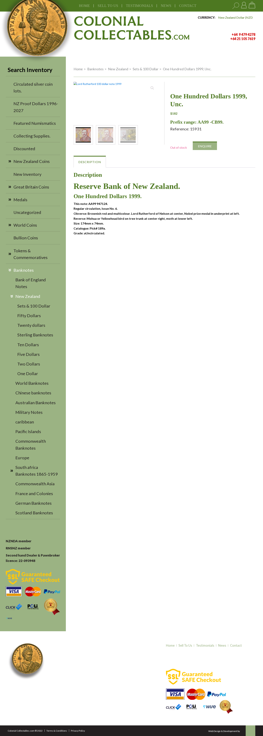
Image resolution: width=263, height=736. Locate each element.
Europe (22, 457)
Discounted (24, 148)
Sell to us (108, 6)
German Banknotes (33, 503)
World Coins (25, 225)
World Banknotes (32, 383)
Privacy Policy (78, 730)
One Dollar (27, 373)
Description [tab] (89, 162)
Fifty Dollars (29, 315)
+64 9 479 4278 (65, 685)
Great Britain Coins (31, 186)
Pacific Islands (28, 431)
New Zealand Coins (31, 161)
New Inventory (27, 174)
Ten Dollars (28, 344)
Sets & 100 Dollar (33, 305)
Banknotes (23, 270)
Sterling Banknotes (35, 334)
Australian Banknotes (35, 402)
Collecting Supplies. (31, 135)
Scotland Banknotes (34, 512)
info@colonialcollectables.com (75, 697)
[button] (152, 88)
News (166, 6)
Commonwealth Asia (34, 483)
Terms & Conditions (56, 730)
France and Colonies (34, 493)
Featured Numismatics (34, 123)
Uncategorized (27, 212)
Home (84, 6)
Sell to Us (185, 645)
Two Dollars (28, 363)
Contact (187, 6)
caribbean (24, 421)
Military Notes (29, 412)
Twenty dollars (31, 325)
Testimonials (205, 645)
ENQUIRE (205, 146)
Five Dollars (28, 354)
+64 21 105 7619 (65, 690)
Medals (20, 199)
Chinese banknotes (33, 392)
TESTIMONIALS (139, 6)
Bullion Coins (25, 237)
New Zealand (27, 296)
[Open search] (235, 6)
